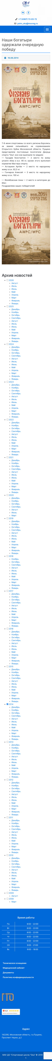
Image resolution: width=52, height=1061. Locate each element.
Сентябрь (16, 318)
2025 (11, 306)
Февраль (15, 300)
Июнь (14, 289)
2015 (11, 666)
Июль (14, 286)
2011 (11, 817)
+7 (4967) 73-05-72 (27, 19)
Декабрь (15, 309)
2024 (11, 344)
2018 (11, 556)
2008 (11, 899)
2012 (11, 779)
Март (13, 297)
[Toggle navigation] (47, 29)
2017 (11, 591)
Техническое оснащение (14, 963)
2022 (11, 419)
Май (13, 292)
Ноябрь (15, 312)
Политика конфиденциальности (18, 977)
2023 (11, 382)
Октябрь (15, 315)
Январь (14, 303)
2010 (11, 855)
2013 (11, 742)
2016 (11, 628)
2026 (11, 280)
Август (14, 283)
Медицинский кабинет (14, 968)
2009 (11, 893)
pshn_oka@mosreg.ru (27, 23)
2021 (11, 457)
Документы (8, 972)
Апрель (14, 295)
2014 (11, 704)
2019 (11, 518)
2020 (11, 495)
